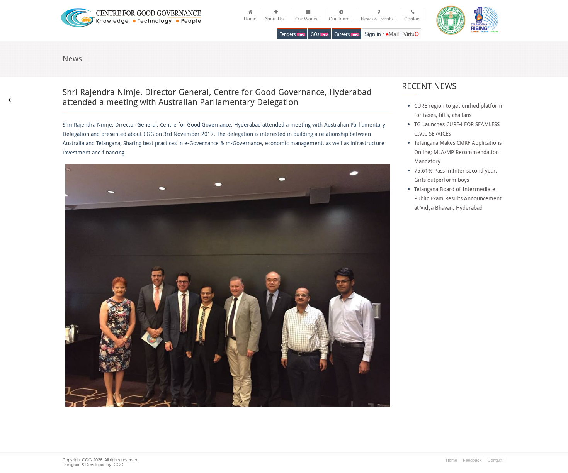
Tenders (288, 34)
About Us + (275, 19)
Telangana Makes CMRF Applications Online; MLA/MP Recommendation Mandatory (458, 152)
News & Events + (378, 19)
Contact (412, 19)
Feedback (472, 460)
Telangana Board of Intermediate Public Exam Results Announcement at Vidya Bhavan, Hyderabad (458, 198)
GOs (315, 34)
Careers (342, 34)
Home (250, 19)
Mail (393, 34)
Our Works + (308, 19)
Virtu (411, 34)
